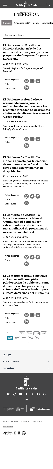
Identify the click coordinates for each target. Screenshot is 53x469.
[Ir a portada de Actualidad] (26, 14)
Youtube (21, 394)
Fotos (7, 84)
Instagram (9, 394)
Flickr (38, 394)
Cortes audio (10, 88)
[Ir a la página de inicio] (26, 4)
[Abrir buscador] (48, 4)
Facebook (26, 394)
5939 (24, 338)
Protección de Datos (10, 421)
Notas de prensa (12, 80)
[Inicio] (26, 383)
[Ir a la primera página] (9, 333)
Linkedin (44, 394)
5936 (43, 333)
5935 (36, 333)
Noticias (7, 23)
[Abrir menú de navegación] (5, 4)
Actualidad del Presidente (26, 23)
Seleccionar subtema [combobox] (14, 35)
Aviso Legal (25, 421)
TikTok (15, 394)
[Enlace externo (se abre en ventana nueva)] (19, 433)
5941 (38, 338)
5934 (29, 333)
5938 (17, 338)
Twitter (32, 394)
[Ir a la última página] (26, 343)
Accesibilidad (8, 427)
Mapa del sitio (37, 421)
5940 (31, 338)
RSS (26, 398)
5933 (22, 333)
